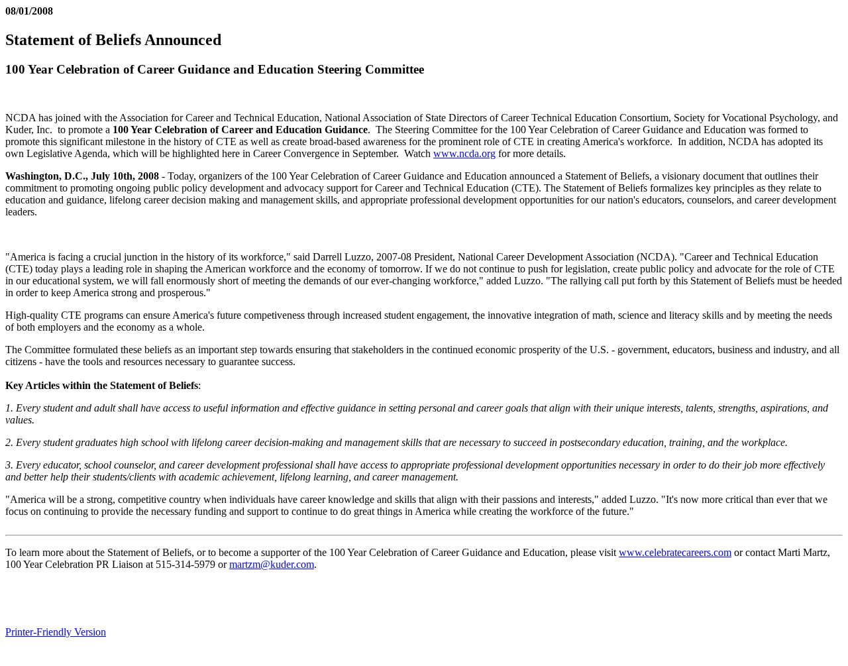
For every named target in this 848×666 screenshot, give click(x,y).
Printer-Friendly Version (55, 632)
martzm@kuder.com (271, 564)
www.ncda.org (464, 153)
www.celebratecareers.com (675, 552)
